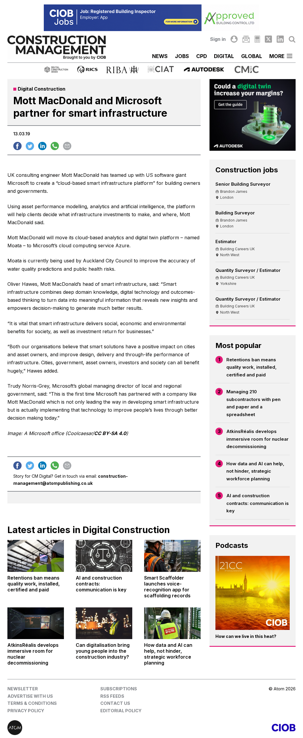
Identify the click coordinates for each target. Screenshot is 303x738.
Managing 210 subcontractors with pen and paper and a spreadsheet (253, 403)
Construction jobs (246, 170)
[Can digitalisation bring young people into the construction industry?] (104, 623)
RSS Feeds (112, 696)
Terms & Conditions (32, 703)
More (276, 56)
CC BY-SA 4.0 (110, 433)
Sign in (218, 39)
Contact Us (115, 703)
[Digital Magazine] (257, 39)
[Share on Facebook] (17, 146)
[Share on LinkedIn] (42, 146)
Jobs (182, 56)
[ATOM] (79, 727)
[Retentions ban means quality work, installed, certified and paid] (35, 556)
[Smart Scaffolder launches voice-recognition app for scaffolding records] (172, 556)
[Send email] (67, 146)
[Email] (245, 39)
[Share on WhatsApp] (55, 146)
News (160, 56)
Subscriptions (118, 688)
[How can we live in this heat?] (252, 593)
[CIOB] (224, 727)
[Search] (292, 39)
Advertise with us (30, 696)
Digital (224, 56)
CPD (201, 56)
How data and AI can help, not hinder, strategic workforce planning (255, 471)
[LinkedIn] (280, 39)
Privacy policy (25, 710)
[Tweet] (30, 146)
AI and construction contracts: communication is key (257, 503)
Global (251, 56)
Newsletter (22, 688)
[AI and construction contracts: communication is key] (104, 556)
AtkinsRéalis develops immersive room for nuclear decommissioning (257, 439)
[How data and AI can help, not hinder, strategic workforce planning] (172, 623)
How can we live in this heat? (245, 636)
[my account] (234, 39)
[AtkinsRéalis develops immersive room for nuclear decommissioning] (35, 623)
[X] (268, 39)
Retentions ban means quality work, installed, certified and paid (251, 367)
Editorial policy (120, 710)
